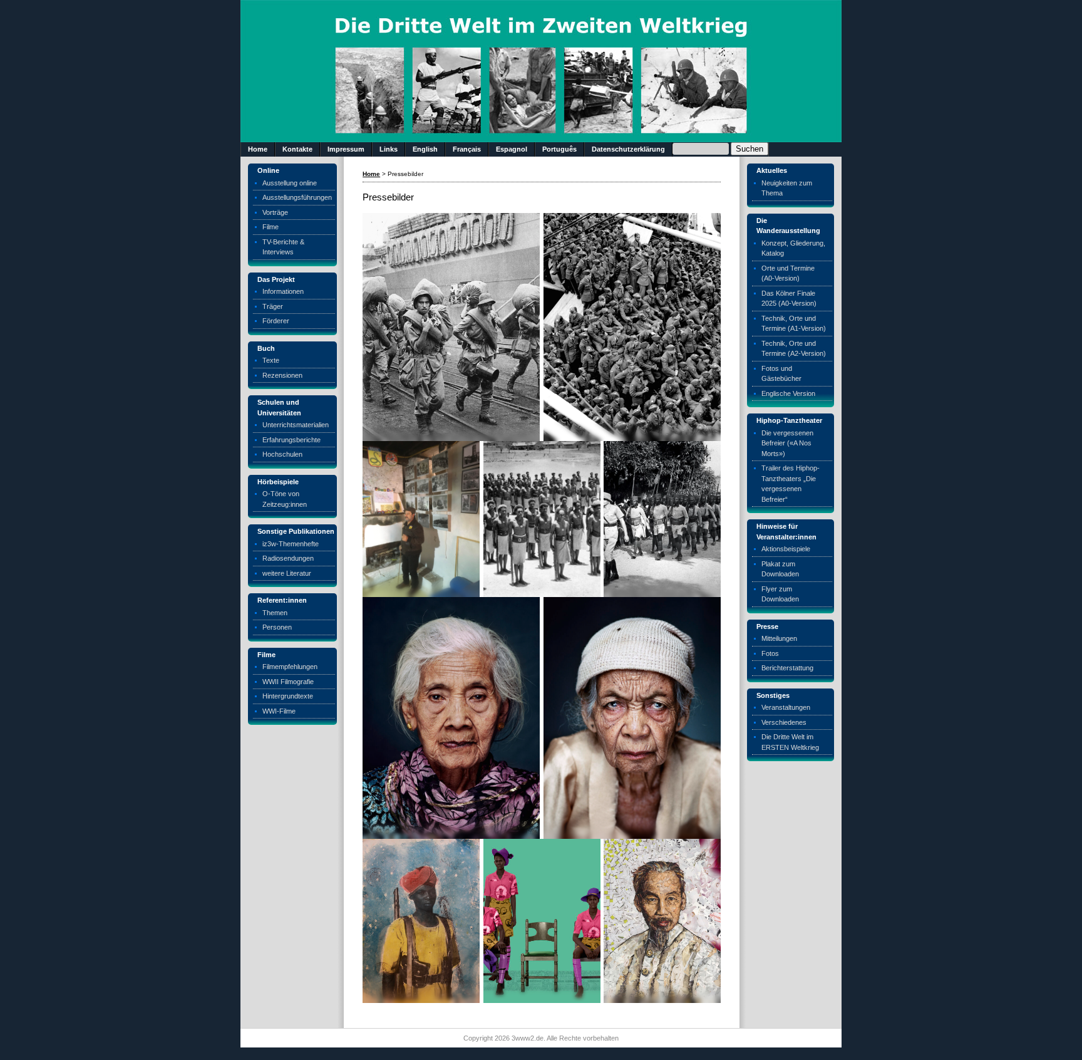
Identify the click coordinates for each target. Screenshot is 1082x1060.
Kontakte (297, 149)
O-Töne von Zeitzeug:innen (284, 499)
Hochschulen (282, 454)
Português (559, 149)
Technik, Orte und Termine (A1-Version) (793, 323)
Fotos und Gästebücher (781, 374)
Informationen (283, 291)
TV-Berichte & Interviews (283, 247)
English (425, 149)
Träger (272, 306)
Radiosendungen (288, 558)
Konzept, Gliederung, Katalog (793, 248)
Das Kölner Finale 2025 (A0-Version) (789, 298)
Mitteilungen (779, 638)
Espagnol (511, 149)
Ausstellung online (289, 183)
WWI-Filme (279, 711)
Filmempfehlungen (289, 666)
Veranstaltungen (785, 707)
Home (257, 149)
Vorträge (275, 212)
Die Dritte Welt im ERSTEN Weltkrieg (790, 742)
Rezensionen (282, 375)
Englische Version (788, 393)
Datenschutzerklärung (628, 149)
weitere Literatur (286, 573)
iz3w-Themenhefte (290, 544)
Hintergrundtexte (287, 696)
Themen (274, 612)
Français (467, 149)
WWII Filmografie (288, 681)
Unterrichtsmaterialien (295, 425)
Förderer (275, 321)
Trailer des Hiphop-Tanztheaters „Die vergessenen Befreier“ (790, 483)
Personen (277, 627)
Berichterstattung (787, 668)
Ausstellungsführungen (297, 197)
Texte (270, 360)
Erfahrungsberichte (291, 440)
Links (388, 149)
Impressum (345, 149)
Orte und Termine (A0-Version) (788, 273)
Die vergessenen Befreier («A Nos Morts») (787, 443)
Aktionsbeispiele (785, 549)
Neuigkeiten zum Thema (786, 188)
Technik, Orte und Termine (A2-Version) (793, 349)
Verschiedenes (783, 722)
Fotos (770, 653)
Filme (270, 227)
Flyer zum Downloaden (780, 594)
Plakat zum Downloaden (780, 569)
